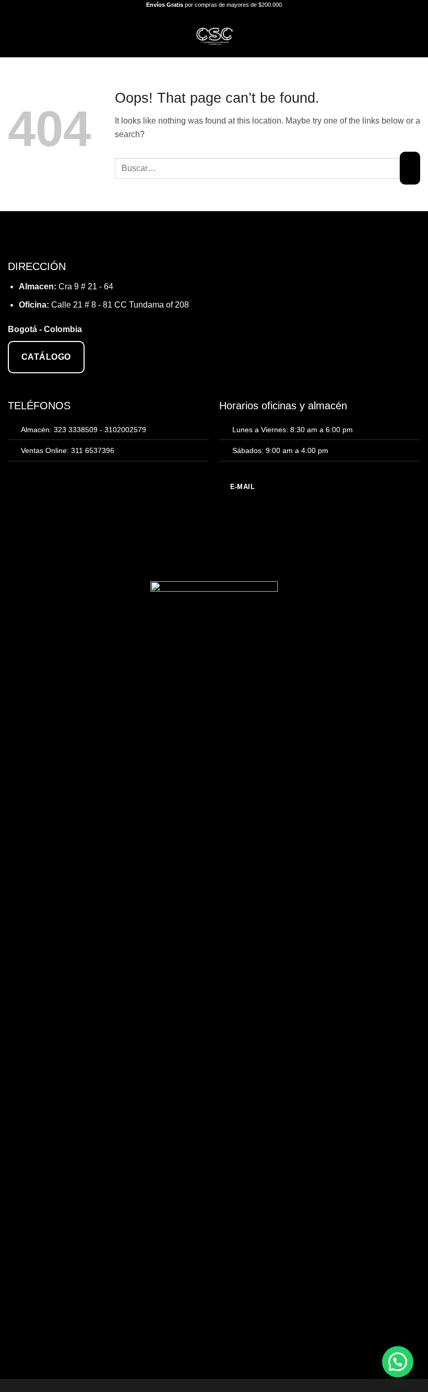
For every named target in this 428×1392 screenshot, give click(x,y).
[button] (14, 33)
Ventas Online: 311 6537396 (67, 450)
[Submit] (410, 168)
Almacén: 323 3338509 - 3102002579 (83, 429)
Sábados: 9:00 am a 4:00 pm (280, 450)
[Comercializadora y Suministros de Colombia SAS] (214, 34)
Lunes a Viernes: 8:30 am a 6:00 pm (292, 429)
